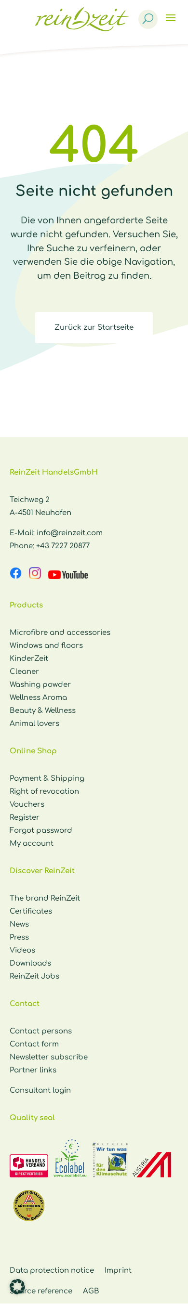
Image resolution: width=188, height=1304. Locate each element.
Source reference (41, 1291)
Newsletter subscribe (49, 1057)
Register (25, 817)
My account (32, 843)
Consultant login (40, 1090)
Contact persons (41, 1031)
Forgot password (41, 830)
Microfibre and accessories (60, 633)
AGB (91, 1291)
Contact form (34, 1044)
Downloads (30, 963)
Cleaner (24, 672)
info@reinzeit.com (70, 533)
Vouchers (27, 804)
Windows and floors (46, 646)
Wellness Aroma (38, 698)
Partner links (33, 1070)
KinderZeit (29, 659)
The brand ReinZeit (45, 898)
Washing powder (40, 685)
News (19, 924)
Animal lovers (34, 724)
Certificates (31, 911)
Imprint (118, 1270)
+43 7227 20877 (63, 546)
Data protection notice (52, 1270)
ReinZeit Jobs (34, 976)
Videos (22, 950)
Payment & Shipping (47, 779)
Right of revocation (44, 792)
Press (19, 937)
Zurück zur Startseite (94, 327)
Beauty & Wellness (43, 711)
